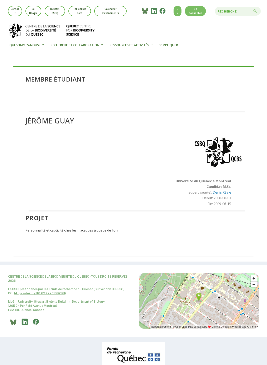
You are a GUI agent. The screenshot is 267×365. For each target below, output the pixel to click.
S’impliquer (168, 45)
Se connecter (195, 11)
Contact (15, 11)
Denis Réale (222, 192)
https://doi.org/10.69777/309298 (39, 293)
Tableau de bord (79, 11)
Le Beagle (33, 11)
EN (177, 11)
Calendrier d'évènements (110, 11)
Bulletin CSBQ (54, 11)
